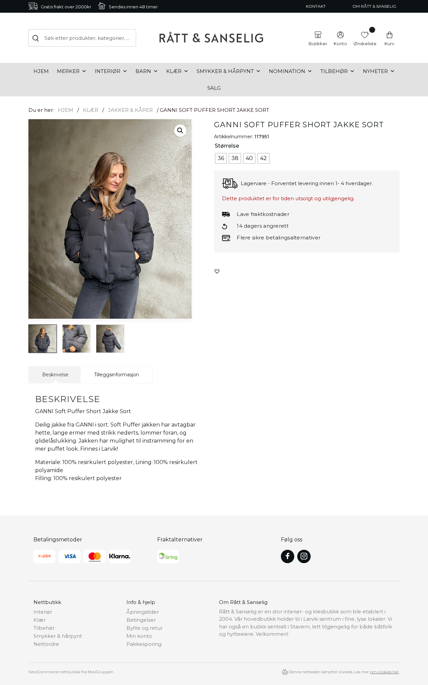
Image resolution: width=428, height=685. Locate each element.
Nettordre (46, 644)
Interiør (107, 71)
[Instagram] (304, 556)
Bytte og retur (144, 628)
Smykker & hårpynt (225, 71)
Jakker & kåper (130, 110)
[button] (180, 131)
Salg (214, 88)
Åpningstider (142, 612)
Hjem (41, 71)
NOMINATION (287, 71)
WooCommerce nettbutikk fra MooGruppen (70, 671)
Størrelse (227, 146)
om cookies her (384, 671)
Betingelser (141, 620)
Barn (143, 71)
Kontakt (316, 6)
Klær (174, 71)
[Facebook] (287, 556)
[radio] (220, 158)
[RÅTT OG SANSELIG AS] (211, 37)
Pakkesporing (144, 644)
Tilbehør (334, 71)
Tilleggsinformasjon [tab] (116, 375)
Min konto (139, 636)
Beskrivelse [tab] (55, 375)
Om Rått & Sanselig (374, 6)
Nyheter (375, 71)
